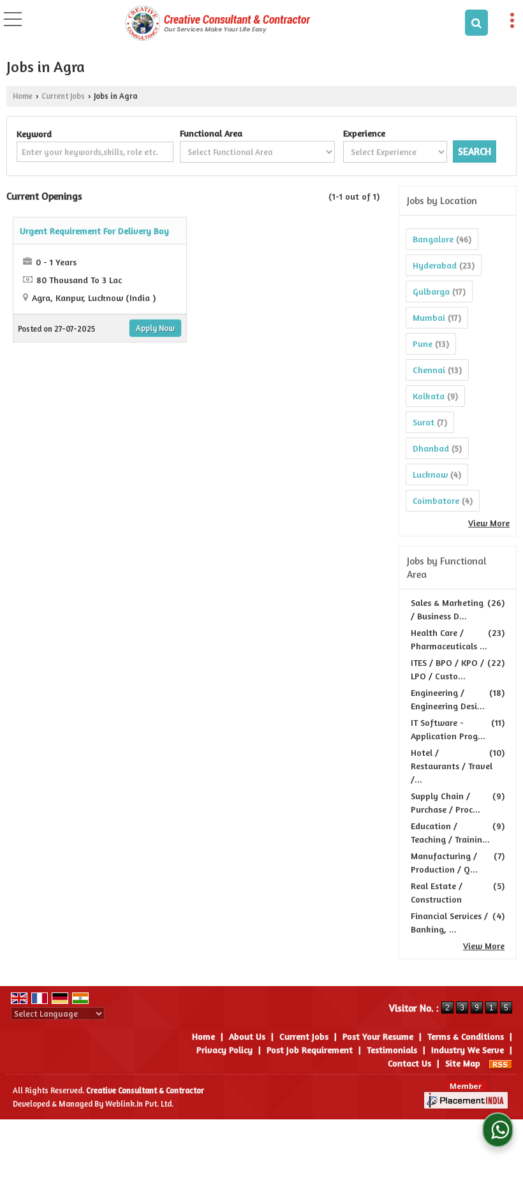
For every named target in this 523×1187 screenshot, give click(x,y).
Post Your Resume (378, 1036)
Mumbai (429, 317)
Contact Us (409, 1063)
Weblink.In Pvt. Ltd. (139, 1104)
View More (489, 522)
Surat (423, 422)
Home (23, 96)
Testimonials (392, 1049)
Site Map (462, 1063)
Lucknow (430, 474)
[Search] (476, 23)
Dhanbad (431, 448)
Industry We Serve (467, 1049)
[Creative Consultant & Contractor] (218, 22)
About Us (247, 1036)
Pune (422, 343)
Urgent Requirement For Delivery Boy (94, 230)
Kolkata (429, 395)
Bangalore (433, 238)
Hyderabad (435, 265)
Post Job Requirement (310, 1049)
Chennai (429, 369)
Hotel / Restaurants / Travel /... (451, 766)
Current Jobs (63, 96)
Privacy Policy (224, 1049)
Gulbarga (431, 291)
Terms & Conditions (465, 1036)
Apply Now (155, 328)
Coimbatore (436, 500)
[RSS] (500, 1063)
